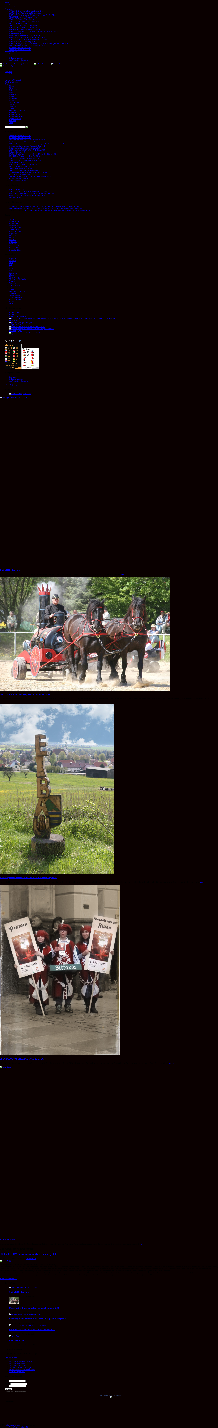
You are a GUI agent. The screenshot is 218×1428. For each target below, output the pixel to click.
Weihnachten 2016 (11, 52)
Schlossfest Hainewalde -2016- (20, 50)
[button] (9, 1359)
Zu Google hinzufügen (17, 1363)
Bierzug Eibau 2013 (16, 162)
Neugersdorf (13, 104)
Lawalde (12, 96)
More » (122, 574)
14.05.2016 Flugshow (17, 189)
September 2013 (15, 231)
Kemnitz (12, 92)
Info (10, 74)
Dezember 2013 (15, 225)
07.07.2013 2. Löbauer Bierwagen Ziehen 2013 (26, 11)
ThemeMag (25, 1427)
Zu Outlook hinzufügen (17, 1366)
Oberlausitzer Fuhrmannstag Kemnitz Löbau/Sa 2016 (28, 39)
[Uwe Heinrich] (111, 1397)
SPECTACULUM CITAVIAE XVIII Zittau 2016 (27, 37)
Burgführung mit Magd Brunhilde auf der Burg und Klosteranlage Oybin (89, 318)
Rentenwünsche (15, 198)
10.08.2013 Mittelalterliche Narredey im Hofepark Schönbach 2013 (33, 31)
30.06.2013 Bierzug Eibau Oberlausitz (23, 19)
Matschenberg (14, 102)
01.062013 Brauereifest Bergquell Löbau (23, 17)
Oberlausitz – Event (32, 333)
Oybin (11, 108)
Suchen (11, 337)
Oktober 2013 (14, 229)
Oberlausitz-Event (11, 82)
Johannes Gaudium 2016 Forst (20, 48)
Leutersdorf (13, 98)
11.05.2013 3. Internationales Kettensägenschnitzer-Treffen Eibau (32, 15)
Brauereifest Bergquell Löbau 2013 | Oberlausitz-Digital (29, 208)
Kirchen (7, 76)
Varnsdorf (12, 121)
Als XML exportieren (17, 1372)
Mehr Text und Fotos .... (8, 1279)
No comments (31, 1259)
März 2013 (13, 244)
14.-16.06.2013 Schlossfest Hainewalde (23, 27)
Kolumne (8, 78)
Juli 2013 (12, 236)
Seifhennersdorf (14, 115)
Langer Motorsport (16, 325)
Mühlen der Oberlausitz (13, 80)
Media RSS (27, 394)
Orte (6, 84)
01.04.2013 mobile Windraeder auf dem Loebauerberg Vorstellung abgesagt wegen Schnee (57, 210)
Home (7, 3)
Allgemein (8, 72)
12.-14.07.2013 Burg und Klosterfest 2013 (24, 29)
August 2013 (13, 234)
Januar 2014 (13, 223)
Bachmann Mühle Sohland (18, 179)
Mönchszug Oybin (15, 331)
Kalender (8, 5)
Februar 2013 (14, 246)
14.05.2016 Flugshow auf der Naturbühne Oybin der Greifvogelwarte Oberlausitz (38, 44)
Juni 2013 (12, 238)
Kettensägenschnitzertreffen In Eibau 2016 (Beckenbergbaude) (31, 193)
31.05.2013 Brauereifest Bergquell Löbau (24, 25)
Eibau (11, 88)
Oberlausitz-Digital (13, 1425)
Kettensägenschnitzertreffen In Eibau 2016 (24, 35)
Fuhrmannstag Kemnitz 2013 (19, 174)
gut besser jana (26, 323)
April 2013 (13, 242)
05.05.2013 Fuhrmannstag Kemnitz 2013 (24, 21)
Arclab (12, 1391)
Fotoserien (8, 9)
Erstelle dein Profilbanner (115, 1395)
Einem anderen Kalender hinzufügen (22, 1370)
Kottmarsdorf (14, 94)
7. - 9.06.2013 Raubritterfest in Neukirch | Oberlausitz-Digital (31, 206)
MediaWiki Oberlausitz (36, 327)
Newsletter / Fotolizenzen (14, 7)
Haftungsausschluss (16, 58)
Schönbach (13, 113)
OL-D (11, 335)
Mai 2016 (12, 219)
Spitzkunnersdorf (15, 119)
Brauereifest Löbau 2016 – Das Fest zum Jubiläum (27, 46)
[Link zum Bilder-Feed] (15, 394)
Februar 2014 (14, 221)
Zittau (11, 123)
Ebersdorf (12, 86)
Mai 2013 (12, 240)
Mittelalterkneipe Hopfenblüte (43, 329)
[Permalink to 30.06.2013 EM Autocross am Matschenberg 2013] (8, 1261)
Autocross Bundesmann (17, 316)
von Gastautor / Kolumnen (18, 60)
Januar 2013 (13, 248)
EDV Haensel (14, 321)
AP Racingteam (14, 312)
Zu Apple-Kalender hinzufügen (20, 1368)
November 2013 (15, 227)
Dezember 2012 (15, 250)
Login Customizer (11, 54)
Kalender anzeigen (11, 1357)
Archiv (11, 314)
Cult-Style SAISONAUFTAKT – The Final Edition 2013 (30, 176)
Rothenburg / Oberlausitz (18, 110)
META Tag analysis (12, 385)
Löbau (11, 100)
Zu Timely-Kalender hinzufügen (20, 1361)
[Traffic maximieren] (17, 341)
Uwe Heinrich (104, 1395)
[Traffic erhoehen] (8, 341)
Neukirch (12, 106)
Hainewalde (13, 90)
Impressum (8, 56)
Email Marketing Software (20, 1391)
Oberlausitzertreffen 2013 (18, 181)
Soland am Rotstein (16, 117)
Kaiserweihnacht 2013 (17, 33)
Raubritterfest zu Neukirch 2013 (20, 23)
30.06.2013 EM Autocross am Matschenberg (25, 13)
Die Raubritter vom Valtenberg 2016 (22, 42)
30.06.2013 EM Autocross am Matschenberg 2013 (28, 1254)
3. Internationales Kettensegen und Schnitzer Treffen (28, 172)
